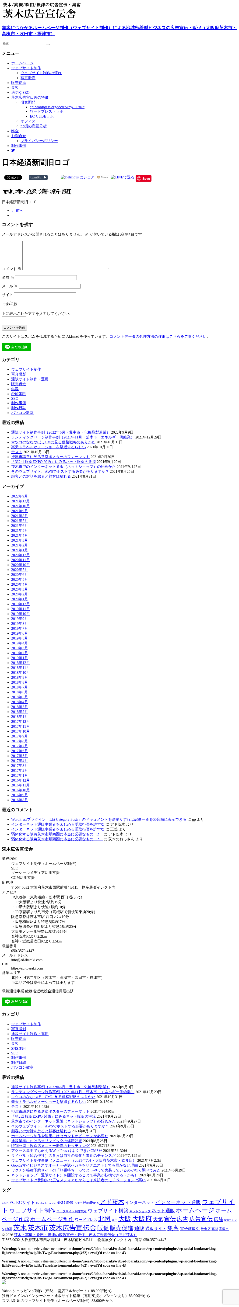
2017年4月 (19, 761)
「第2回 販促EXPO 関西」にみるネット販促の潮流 (53, 462)
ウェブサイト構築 (108, 1210)
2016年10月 (20, 790)
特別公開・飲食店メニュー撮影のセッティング (50, 1146)
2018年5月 (19, 697)
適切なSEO (20, 92)
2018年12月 (20, 663)
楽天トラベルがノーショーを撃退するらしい (48, 447)
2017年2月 (19, 770)
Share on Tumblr (38, 177)
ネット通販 (163, 1210)
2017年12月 (20, 721)
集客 (15, 88)
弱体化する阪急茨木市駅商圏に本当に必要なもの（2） (57, 834)
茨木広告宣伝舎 (72, 1227)
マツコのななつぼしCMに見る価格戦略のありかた (53, 442)
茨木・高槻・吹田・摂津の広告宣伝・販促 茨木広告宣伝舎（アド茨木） (75, 1235)
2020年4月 (19, 584)
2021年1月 (19, 550)
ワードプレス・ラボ (46, 111)
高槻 (214, 1229)
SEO (14, 398)
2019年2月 (19, 653)
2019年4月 (19, 643)
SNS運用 (18, 394)
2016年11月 (20, 785)
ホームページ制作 (52, 1219)
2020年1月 (19, 599)
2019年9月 (19, 619)
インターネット (140, 1202)
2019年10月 (20, 614)
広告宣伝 (201, 1219)
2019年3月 (19, 648)
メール (10, 286)
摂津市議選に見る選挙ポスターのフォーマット (50, 457)
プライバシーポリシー (39, 141)
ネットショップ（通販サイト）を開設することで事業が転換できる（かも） (74, 1175)
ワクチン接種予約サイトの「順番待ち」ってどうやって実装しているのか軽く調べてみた (86, 1170)
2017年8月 (19, 741)
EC (12, 1202)
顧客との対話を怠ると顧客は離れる (41, 476)
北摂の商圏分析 (34, 126)
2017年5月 (19, 756)
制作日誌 (18, 408)
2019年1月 (19, 658)
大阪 (124, 1218)
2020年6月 (19, 575)
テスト (16, 452)
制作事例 (18, 146)
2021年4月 (19, 535)
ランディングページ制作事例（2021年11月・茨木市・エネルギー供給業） (72, 437)
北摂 (104, 1218)
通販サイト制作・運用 (30, 379)
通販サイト (155, 1228)
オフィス (28, 121)
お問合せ (18, 136)
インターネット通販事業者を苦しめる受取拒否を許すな (58, 824)
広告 (182, 1219)
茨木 (20, 1227)
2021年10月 (20, 506)
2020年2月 (19, 594)
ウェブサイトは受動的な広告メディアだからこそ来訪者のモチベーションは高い (78, 1180)
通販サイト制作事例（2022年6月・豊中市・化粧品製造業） (60, 432)
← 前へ (17, 210)
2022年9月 (19, 496)
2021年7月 (19, 521)
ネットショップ (140, 1211)
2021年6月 (19, 526)
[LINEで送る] (122, 177)
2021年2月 (19, 545)
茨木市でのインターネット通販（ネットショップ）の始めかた (63, 467)
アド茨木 (111, 1202)
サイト (7, 295)
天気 (158, 1219)
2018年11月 (20, 668)
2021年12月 (20, 501)
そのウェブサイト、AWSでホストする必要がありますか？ (60, 471)
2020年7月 (19, 570)
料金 (15, 131)
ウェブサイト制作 (26, 68)
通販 (139, 1228)
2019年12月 (20, 604)
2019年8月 (19, 624)
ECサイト (25, 1202)
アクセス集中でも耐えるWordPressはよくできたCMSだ (56, 1151)
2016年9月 (19, 795)
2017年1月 (19, 775)
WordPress (90, 1202)
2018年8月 (19, 682)
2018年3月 (19, 707)
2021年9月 (19, 511)
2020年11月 (20, 560)
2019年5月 (19, 638)
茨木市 (38, 1227)
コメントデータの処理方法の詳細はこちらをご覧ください (158, 336)
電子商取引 (190, 1229)
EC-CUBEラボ (42, 116)
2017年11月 (20, 726)
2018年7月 (19, 687)
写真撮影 (28, 78)
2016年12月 (20, 780)
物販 (8, 1229)
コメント (11, 269)
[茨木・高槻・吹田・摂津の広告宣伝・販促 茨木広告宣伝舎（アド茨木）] (48, 18)
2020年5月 (19, 579)
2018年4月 (19, 702)
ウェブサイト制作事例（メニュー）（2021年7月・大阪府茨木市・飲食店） (73, 1160)
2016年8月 (19, 800)
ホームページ (22, 63)
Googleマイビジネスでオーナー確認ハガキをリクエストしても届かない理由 (74, 1165)
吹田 (114, 1220)
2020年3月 (19, 589)
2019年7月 (19, 628)
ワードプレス (86, 1220)
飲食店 (206, 1229)
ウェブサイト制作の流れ (41, 73)
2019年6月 (19, 633)
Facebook (41, 1203)
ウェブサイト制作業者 (71, 1211)
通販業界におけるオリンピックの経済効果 (46, 1141)
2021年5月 (19, 530)
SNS (69, 1202)
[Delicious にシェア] (78, 177)
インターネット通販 (178, 1202)
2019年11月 (20, 609)
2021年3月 (19, 540)
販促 (103, 1228)
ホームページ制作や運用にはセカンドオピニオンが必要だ (59, 1136)
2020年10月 (20, 565)
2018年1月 (19, 717)
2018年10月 (20, 672)
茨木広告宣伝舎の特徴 (30, 97)
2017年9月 (19, 736)
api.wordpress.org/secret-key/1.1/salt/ (57, 107)
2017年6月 (19, 751)
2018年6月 (19, 692)
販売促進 (18, 83)
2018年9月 (19, 677)
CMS (5, 1203)
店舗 (218, 1219)
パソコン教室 (22, 413)
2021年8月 (19, 516)
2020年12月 (20, 555)
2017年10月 (20, 731)
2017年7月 (19, 746)
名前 (8, 277)
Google (52, 1203)
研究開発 (28, 102)
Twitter (78, 1203)
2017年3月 (19, 766)
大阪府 (142, 1218)
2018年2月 (19, 712)
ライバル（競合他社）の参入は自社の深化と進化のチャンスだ (63, 1156)
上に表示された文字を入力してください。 (37, 314)
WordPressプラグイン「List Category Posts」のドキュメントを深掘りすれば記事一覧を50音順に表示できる (98, 819)
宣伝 (170, 1219)
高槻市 (224, 1229)
